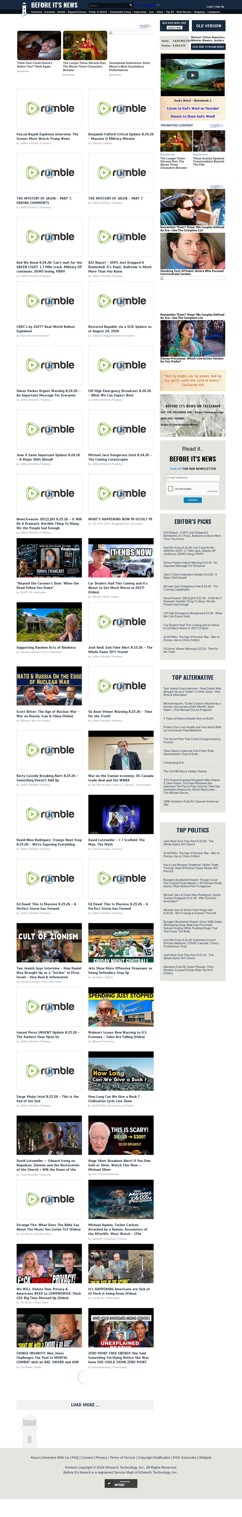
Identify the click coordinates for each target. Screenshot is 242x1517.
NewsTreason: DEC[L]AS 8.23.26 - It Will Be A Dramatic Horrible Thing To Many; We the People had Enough (49, 523)
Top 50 (170, 11)
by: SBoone (94, 596)
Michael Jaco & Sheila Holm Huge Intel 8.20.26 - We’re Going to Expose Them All (190, 911)
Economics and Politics (121, 1105)
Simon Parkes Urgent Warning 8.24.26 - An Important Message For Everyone (48, 393)
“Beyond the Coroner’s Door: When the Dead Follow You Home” (47, 585)
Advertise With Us (55, 1457)
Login (210, 6)
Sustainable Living (120, 11)
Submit (192, 500)
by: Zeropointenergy (99, 1367)
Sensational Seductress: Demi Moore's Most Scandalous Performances (129, 67)
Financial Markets (109, 1174)
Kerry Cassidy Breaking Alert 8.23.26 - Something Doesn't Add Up (47, 778)
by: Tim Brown (24, 1233)
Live (151, 11)
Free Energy (120, 1367)
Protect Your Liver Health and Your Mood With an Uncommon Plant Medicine (192, 729)
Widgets (205, 1457)
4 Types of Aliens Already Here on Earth (188, 718)
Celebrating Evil (174, 762)
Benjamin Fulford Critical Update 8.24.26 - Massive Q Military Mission (121, 136)
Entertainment (41, 335)
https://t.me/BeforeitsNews (179, 424)
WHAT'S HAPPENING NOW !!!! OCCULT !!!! (120, 519)
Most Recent (184, 11)
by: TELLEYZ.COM (99, 523)
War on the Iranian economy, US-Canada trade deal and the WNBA (120, 778)
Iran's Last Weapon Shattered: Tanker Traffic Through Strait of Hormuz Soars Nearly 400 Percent (191, 868)
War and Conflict (41, 720)
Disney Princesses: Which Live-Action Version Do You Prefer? (192, 360)
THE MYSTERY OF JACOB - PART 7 (115, 198)
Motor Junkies (111, 596)
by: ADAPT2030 (97, 1105)
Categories (213, 11)
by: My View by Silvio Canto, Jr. (106, 784)
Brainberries (23, 71)
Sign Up (219, 6)
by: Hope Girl (23, 335)
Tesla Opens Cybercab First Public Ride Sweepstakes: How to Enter (189, 752)
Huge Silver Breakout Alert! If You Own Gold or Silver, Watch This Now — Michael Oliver (119, 1165)
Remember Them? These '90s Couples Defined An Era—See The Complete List (192, 228)
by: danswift (95, 1238)
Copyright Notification (154, 1457)
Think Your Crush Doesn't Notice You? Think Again (34, 65)
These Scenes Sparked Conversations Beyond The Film (208, 161)
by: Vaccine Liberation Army (31, 652)
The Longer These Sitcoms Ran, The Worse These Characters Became (84, 67)
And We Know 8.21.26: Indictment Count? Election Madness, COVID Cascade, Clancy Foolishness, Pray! (191, 943)
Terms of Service (122, 1457)
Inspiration (140, 11)
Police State (41, 1302)
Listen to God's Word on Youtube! (193, 108)
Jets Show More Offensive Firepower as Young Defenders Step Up (120, 970)
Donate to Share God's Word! (193, 116)
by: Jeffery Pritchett (27, 143)
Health (61, 11)
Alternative (40, 592)
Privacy (101, 1457)
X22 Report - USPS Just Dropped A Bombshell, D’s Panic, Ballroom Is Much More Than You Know (119, 267)
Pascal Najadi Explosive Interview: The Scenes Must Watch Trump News (47, 136)
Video (160, 11)
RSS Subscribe (184, 1457)
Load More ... (85, 1405)
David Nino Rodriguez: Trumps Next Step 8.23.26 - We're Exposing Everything (49, 842)
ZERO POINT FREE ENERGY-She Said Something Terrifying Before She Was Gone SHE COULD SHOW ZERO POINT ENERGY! (118, 1360)
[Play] (193, 75)
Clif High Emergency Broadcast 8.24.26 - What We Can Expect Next (119, 393)
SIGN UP (175, 469)
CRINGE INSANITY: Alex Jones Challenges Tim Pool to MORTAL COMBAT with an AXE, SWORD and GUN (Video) (47, 1360)
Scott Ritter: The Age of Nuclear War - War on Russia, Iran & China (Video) (47, 713)
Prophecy (45, 143)
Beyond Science (77, 11)
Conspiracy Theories (115, 1238)
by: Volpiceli (94, 143)
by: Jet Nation (96, 977)
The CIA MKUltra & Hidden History (185, 771)
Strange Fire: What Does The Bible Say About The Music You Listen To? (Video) (48, 1227)
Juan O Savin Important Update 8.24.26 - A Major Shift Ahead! (48, 457)
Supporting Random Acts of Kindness (46, 647)
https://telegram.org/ (209, 412)
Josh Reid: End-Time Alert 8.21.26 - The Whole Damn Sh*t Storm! (189, 957)
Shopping (199, 11)
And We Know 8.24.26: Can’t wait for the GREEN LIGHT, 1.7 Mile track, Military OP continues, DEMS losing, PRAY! (49, 267)
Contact (87, 1457)
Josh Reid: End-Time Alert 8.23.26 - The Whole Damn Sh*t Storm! (120, 649)
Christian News (43, 1233)
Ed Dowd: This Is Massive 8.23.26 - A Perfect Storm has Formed (46, 906)
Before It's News (54, 4)
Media (38, 1367)
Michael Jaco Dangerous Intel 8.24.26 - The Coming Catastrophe (120, 457)
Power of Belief (98, 11)
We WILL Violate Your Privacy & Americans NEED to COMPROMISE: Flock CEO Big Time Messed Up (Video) (48, 1293)
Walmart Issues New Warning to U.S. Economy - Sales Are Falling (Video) (117, 1034)
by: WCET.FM (24, 592)
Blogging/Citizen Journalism (118, 335)
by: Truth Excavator (99, 848)
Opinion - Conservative (138, 784)
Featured (36, 11)
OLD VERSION (208, 25)
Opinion (107, 143)
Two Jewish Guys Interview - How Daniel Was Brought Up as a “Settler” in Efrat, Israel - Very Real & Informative (48, 972)
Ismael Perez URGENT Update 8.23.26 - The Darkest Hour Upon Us (48, 1034)
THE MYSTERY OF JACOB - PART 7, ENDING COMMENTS (44, 200)
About (35, 1457)
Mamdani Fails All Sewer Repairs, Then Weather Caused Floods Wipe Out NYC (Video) (188, 970)
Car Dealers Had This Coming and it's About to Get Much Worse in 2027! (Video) (118, 587)
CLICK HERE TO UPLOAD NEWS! (208, 47)
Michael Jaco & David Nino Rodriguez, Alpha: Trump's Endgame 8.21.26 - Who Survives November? (192, 898)
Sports (109, 977)
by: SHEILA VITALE (27, 207)
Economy (50, 11)
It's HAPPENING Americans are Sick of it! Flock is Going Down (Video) (119, 1291)
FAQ (75, 1457)
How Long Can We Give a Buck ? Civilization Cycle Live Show (114, 1098)
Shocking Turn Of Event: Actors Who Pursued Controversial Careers (192, 272)
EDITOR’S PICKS (193, 521)
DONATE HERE (174, 27)
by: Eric (92, 1174)
